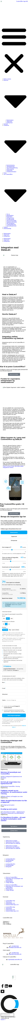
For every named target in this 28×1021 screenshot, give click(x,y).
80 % (12, 618)
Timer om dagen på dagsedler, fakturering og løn (10, 558)
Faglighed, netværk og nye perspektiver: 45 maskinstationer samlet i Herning (14, 792)
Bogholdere (9, 216)
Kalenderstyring (10, 165)
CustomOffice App (10, 900)
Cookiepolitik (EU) (11, 224)
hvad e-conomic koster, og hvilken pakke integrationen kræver (13, 467)
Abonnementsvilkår (11, 220)
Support (6, 227)
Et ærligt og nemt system (9, 809)
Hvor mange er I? (6, 547)
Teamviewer (9, 902)
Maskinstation (9, 120)
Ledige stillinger (10, 882)
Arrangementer (10, 218)
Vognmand (9, 121)
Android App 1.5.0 (10, 903)
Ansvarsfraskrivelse (11, 226)
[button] (14, 50)
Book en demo (7, 79)
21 (6, 624)
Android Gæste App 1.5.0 (12, 904)
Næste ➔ (3, 1019)
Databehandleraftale (11, 222)
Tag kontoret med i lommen (12, 842)
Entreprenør (9, 122)
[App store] (14, 976)
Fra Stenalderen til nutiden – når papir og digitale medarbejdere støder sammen (13, 819)
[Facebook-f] (2, 986)
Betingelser (9, 861)
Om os (8, 214)
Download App (7, 228)
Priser (5, 173)
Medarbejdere (10, 215)
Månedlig (5, 629)
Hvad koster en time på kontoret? (11, 567)
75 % (8, 618)
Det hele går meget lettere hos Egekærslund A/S (10, 782)
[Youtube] (10, 986)
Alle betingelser (10, 223)
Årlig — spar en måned (14, 629)
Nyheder (6, 124)
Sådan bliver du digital (11, 840)
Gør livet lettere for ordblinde (13, 843)
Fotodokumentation (11, 171)
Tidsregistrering (10, 166)
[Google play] (14, 978)
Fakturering (9, 170)
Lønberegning (10, 169)
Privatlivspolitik (10, 219)
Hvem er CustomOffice (11, 877)
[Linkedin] (6, 986)
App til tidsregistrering (12, 167)
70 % (4, 618)
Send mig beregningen (14, 715)
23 (9, 624)
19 (3, 624)
